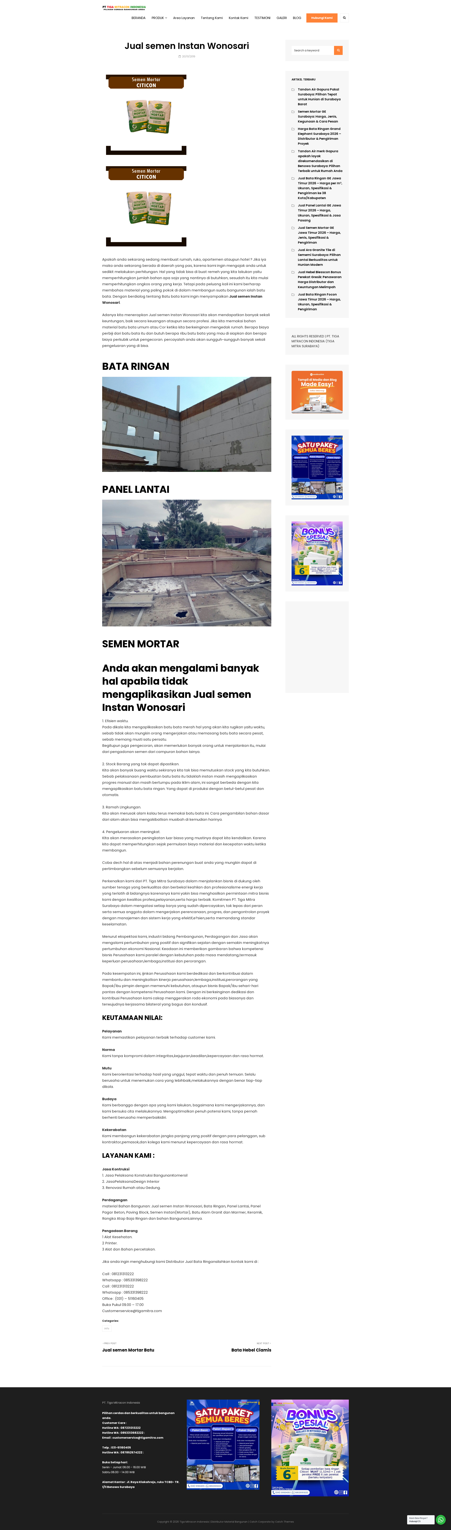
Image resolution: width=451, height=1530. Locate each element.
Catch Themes (284, 1521)
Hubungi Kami (322, 18)
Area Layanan (184, 18)
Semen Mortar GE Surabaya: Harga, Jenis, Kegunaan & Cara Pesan (318, 116)
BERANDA (139, 18)
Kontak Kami (238, 18)
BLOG (297, 18)
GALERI (282, 18)
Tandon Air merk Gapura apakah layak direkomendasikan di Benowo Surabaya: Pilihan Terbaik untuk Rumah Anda (320, 161)
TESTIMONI (262, 18)
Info (106, 1328)
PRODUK (158, 18)
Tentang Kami (212, 18)
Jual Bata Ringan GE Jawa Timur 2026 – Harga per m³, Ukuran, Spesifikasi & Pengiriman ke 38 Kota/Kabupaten (320, 188)
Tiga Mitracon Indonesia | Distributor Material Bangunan (214, 1521)
